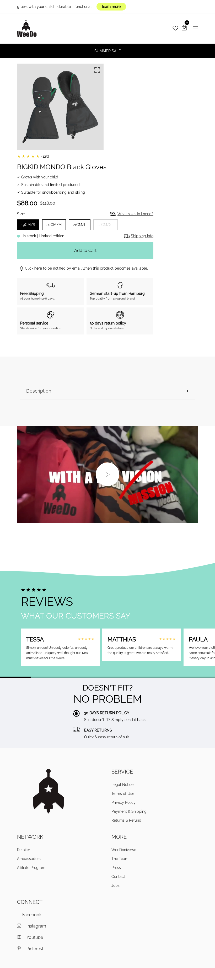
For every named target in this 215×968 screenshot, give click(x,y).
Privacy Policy (123, 802)
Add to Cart (85, 250)
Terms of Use (122, 793)
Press (116, 868)
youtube (34, 937)
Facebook (31, 914)
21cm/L (79, 225)
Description (38, 391)
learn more (111, 6)
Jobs (115, 885)
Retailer (23, 850)
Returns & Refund (126, 820)
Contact (118, 876)
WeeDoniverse (123, 850)
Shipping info (142, 236)
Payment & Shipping (129, 811)
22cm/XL (106, 225)
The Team (119, 859)
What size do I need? (135, 214)
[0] (184, 28)
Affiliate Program (31, 868)
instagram (36, 926)
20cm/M (54, 225)
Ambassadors (29, 859)
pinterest (34, 948)
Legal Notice (122, 784)
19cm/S (28, 225)
